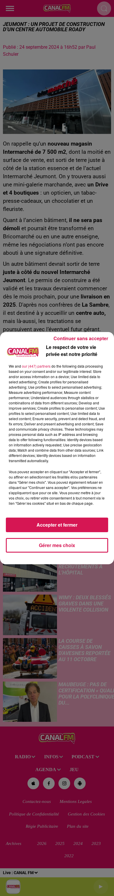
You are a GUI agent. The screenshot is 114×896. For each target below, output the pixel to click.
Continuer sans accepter (80, 338)
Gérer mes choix (57, 545)
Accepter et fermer (57, 524)
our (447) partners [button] (36, 366)
